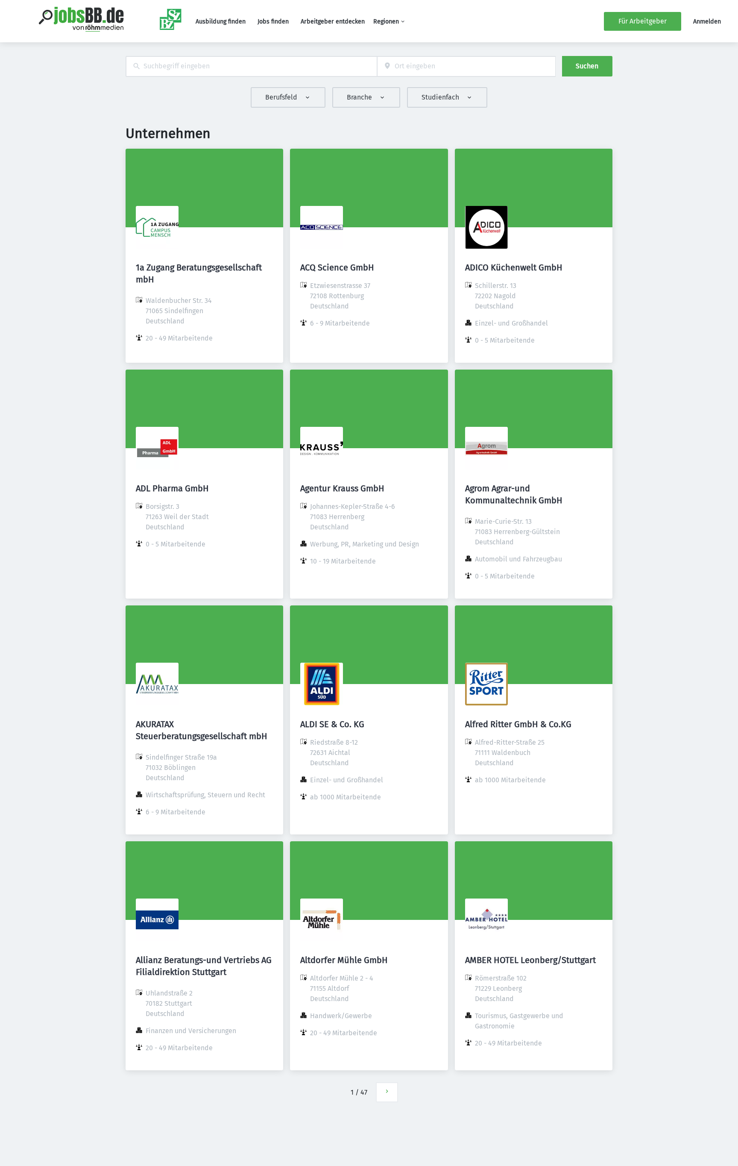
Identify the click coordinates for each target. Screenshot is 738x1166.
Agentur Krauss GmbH (342, 488)
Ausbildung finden (221, 21)
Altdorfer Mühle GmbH (344, 960)
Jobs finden (273, 21)
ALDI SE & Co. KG (332, 724)
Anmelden (707, 21)
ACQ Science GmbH (337, 267)
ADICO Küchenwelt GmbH (513, 267)
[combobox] (251, 66)
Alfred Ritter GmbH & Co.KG (518, 724)
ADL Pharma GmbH (172, 488)
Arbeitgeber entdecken (333, 21)
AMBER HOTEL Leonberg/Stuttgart (530, 960)
